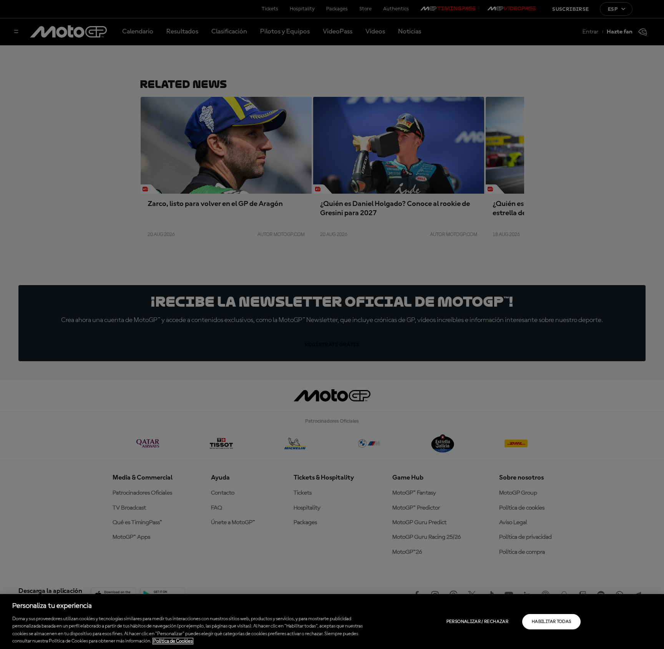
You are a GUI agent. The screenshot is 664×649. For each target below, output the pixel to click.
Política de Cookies (173, 641)
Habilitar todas (551, 621)
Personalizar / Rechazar (477, 621)
